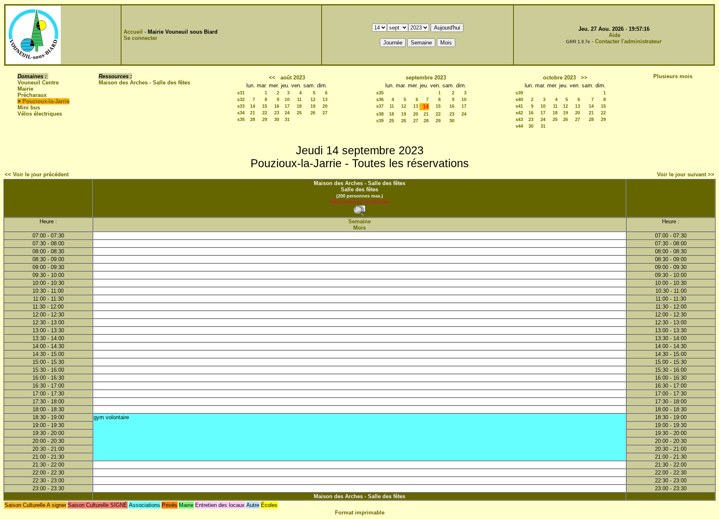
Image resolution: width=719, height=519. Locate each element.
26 (312, 112)
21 (252, 112)
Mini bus (28, 107)
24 (287, 112)
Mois (359, 228)
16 (276, 106)
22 (264, 112)
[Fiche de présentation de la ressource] (359, 211)
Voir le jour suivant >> (685, 174)
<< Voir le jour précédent (37, 174)
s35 (241, 119)
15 (264, 106)
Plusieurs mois (672, 76)
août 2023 (292, 77)
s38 (380, 113)
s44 (519, 126)
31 (287, 119)
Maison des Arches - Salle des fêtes (144, 82)
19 (312, 106)
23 (276, 112)
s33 (241, 106)
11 (299, 99)
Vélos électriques (39, 114)
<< (272, 77)
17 (287, 106)
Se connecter (140, 38)
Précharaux (32, 95)
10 (287, 99)
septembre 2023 (426, 77)
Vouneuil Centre (38, 82)
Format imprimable (359, 512)
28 (252, 119)
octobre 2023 (559, 77)
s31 (241, 92)
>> (584, 77)
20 (324, 106)
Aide (614, 35)
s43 (519, 119)
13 (324, 99)
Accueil (133, 32)
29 (264, 119)
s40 (519, 99)
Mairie (25, 89)
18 (299, 106)
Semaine (359, 221)
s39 (380, 120)
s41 (519, 106)
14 (252, 106)
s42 (519, 112)
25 (299, 112)
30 (276, 119)
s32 (241, 99)
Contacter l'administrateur (628, 41)
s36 (380, 99)
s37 (380, 106)
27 (324, 112)
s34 (241, 112)
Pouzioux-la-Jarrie (45, 101)
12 (312, 99)
